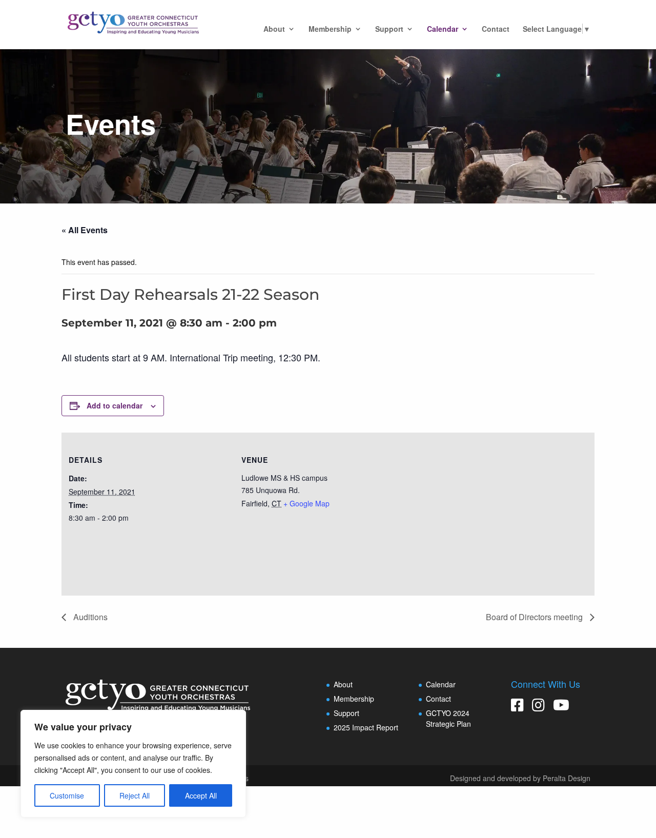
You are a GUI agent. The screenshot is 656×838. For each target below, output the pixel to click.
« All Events (84, 230)
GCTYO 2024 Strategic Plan (448, 718)
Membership (330, 29)
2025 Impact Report (366, 727)
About (274, 29)
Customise (67, 795)
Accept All (201, 795)
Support (389, 29)
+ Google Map (306, 503)
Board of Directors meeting (535, 617)
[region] (133, 763)
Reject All (134, 795)
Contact (495, 29)
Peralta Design (566, 778)
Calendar (442, 29)
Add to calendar (114, 405)
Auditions (89, 617)
